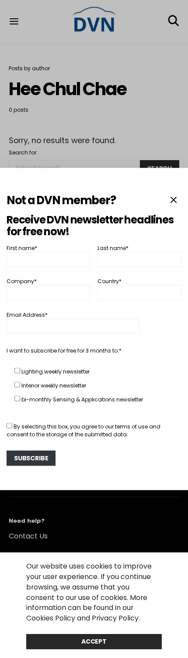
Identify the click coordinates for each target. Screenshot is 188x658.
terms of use (131, 426)
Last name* (113, 247)
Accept (94, 641)
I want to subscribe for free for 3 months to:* (64, 350)
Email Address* (27, 314)
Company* (22, 281)
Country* (109, 281)
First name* (22, 247)
